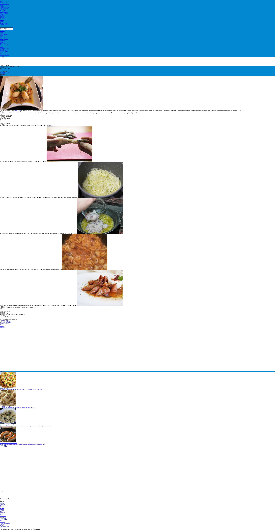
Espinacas (2, 513)
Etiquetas (2, 501)
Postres (1, 21)
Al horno (2, 1)
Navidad (2, 16)
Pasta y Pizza (3, 18)
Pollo (1, 502)
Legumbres (2, 14)
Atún (1, 511)
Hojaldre (2, 508)
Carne (1, 5)
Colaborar (2, 524)
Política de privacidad (5, 523)
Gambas (2, 509)
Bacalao (2, 510)
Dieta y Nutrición (4, 8)
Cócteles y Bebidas (4, 7)
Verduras (2, 25)
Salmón (1, 514)
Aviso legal (2, 522)
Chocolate (2, 504)
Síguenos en (3, 517)
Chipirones (4, 113)
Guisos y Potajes (4, 12)
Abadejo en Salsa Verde (5, 322)
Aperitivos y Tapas (4, 2)
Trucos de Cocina (4, 24)
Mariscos (2, 15)
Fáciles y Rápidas (4, 10)
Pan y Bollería (3, 17)
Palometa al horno (4, 320)
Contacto (2, 527)
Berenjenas (2, 512)
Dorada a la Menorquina (5, 321)
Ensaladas (2, 9)
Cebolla (2, 326)
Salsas (1, 22)
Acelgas (2, 505)
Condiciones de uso (4, 526)
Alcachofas (2, 506)
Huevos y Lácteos (4, 13)
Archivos (2, 525)
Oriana (3, 73)
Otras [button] (1, 41)
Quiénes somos (3, 520)
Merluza (2, 503)
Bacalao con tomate (4, 323)
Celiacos (2, 6)
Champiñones (3, 516)
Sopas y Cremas (3, 23)
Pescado (2, 20)
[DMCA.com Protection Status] (36, 529)
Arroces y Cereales (4, 4)
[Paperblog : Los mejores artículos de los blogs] (3, 446)
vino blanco (18, 110)
